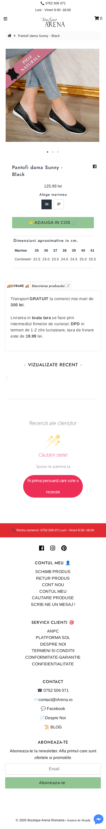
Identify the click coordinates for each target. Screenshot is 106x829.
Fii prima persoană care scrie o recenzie (53, 486)
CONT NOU (53, 585)
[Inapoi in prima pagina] (10, 36)
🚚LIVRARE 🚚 (18, 285)
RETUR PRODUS (53, 578)
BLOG (56, 727)
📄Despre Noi (53, 718)
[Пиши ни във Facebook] (98, 822)
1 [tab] (47, 152)
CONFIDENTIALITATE (53, 664)
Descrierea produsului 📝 (51, 285)
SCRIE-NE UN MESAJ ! (53, 604)
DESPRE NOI (53, 644)
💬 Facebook (53, 708)
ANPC (53, 631)
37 (58, 204)
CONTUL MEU (53, 591)
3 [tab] (58, 152)
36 (47, 204)
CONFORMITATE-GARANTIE (53, 657)
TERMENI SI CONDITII (53, 650)
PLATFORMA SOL (53, 637)
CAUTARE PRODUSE (53, 598)
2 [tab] (53, 152)
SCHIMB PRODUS (52, 571)
